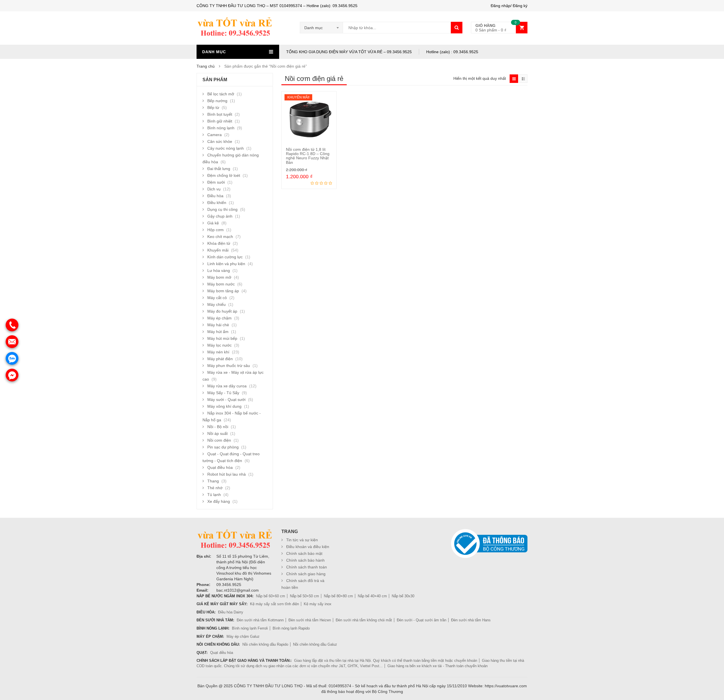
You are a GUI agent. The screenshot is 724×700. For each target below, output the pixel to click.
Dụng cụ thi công (222, 209)
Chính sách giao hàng (306, 574)
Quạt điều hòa (220, 467)
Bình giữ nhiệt (219, 121)
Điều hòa (215, 196)
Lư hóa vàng (218, 270)
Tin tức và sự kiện (302, 540)
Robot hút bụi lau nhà (226, 474)
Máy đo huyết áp (222, 311)
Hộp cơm (215, 229)
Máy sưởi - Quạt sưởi (226, 399)
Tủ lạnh (214, 494)
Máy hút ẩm (218, 331)
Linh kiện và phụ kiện (226, 263)
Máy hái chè (218, 325)
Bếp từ (213, 107)
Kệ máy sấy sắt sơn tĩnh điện (274, 604)
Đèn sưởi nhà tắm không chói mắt (364, 620)
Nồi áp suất (217, 433)
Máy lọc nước (219, 345)
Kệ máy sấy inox (317, 604)
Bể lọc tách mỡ (220, 94)
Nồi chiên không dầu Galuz (315, 644)
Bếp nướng (217, 100)
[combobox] (321, 27)
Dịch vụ (214, 189)
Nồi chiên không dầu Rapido (265, 644)
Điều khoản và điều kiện (307, 546)
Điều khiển (216, 202)
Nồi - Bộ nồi (217, 426)
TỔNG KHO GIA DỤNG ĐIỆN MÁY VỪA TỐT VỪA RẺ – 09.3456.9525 (349, 52)
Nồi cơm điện (219, 440)
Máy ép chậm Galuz (243, 636)
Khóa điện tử (218, 243)
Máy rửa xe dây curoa (227, 386)
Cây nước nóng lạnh (225, 148)
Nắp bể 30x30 (403, 596)
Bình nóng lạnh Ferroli (250, 628)
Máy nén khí (218, 352)
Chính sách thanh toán (306, 567)
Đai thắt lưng (218, 168)
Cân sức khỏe (219, 141)
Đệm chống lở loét (223, 175)
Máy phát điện (220, 359)
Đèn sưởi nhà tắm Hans (471, 620)
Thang (213, 481)
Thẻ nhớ (215, 488)
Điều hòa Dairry (230, 612)
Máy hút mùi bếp (222, 338)
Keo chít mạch (220, 236)
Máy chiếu (216, 304)
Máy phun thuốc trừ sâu (228, 365)
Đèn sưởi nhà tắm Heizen (309, 620)
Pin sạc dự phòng (223, 447)
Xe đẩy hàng (218, 501)
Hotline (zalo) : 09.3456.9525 (452, 52)
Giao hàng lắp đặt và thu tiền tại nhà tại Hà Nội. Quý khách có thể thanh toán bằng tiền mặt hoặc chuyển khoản (385, 660)
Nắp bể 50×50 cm (304, 596)
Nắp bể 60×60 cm (270, 596)
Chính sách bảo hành (305, 560)
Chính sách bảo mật (304, 553)
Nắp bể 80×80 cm (338, 596)
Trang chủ (206, 66)
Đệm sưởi (216, 182)
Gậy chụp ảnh (219, 216)
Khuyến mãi (218, 250)
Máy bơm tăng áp (223, 291)
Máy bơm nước (221, 284)
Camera (214, 134)
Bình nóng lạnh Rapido (291, 628)
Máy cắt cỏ (217, 297)
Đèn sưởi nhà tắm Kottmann (260, 620)
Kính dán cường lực (225, 257)
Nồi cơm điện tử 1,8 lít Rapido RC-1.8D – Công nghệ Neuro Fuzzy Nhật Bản (307, 156)
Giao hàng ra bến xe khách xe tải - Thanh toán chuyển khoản (437, 666)
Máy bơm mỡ (219, 277)
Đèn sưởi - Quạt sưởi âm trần (421, 620)
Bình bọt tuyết (219, 114)
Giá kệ (213, 223)
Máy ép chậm (219, 318)
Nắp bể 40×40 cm (372, 596)
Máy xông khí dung (224, 406)
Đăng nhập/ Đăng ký (509, 5)
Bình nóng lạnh (220, 128)
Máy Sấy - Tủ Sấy (223, 392)
